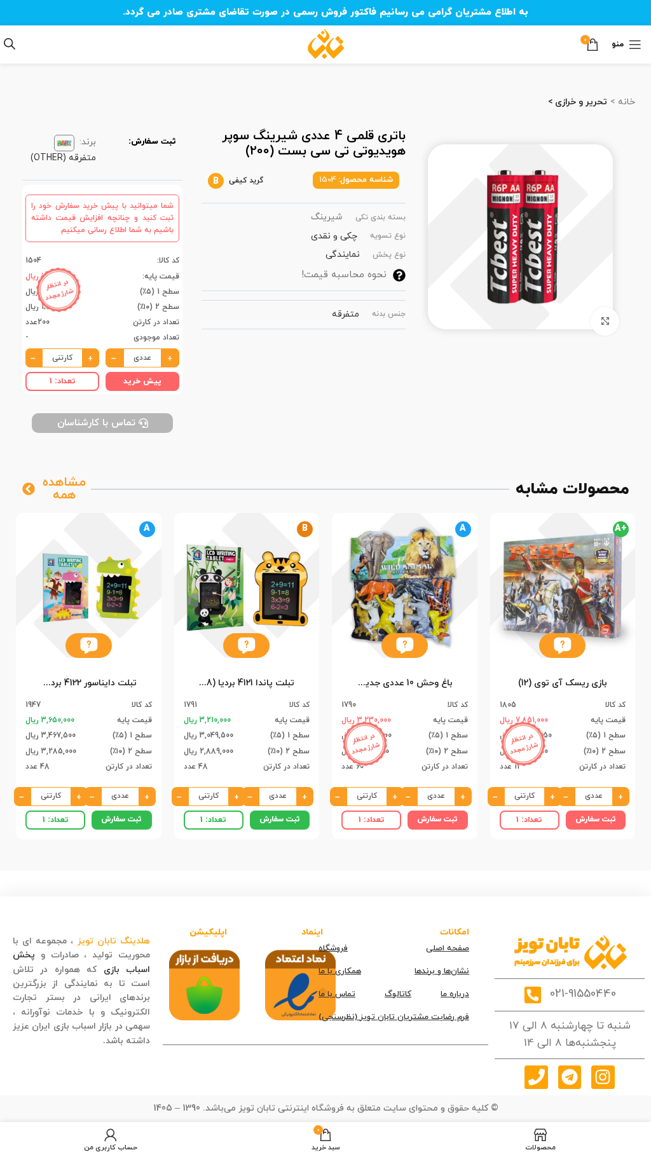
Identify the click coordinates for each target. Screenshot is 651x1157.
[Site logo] (325, 44)
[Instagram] (602, 1076)
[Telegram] (569, 1076)
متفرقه (345, 314)
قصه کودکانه (75, 1041)
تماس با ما (337, 994)
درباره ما (455, 994)
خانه (625, 102)
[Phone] (535, 1076)
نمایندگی (343, 255)
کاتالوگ (398, 994)
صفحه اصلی (447, 948)
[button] (562, 645)
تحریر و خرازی (579, 102)
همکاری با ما (340, 971)
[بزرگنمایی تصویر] (605, 321)
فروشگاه (333, 948)
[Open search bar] (9, 44)
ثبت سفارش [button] (595, 819)
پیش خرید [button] (142, 381)
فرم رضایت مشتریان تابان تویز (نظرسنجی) (394, 1017)
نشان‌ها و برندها (442, 971)
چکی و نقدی (334, 236)
